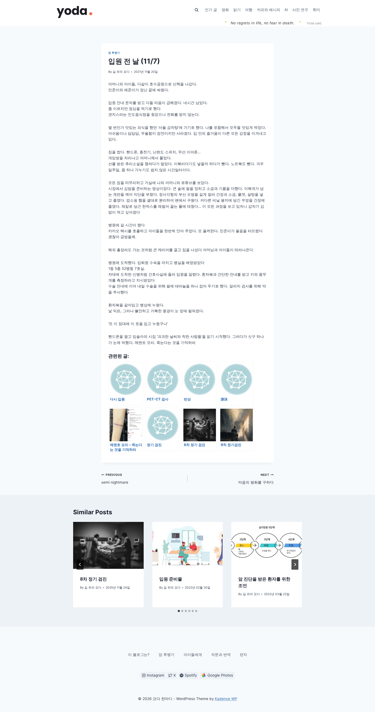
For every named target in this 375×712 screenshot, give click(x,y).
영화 (225, 10)
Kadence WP (226, 699)
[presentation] (108, 545)
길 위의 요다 (121, 71)
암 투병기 (114, 52)
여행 (248, 10)
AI (286, 10)
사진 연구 (300, 10)
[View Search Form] (197, 10)
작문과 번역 (221, 654)
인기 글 (211, 10)
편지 (243, 654)
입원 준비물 (170, 579)
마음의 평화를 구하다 (256, 479)
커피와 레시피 (268, 10)
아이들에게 (193, 654)
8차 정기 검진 (93, 579)
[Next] (294, 564)
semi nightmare (114, 479)
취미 (316, 10)
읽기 (237, 10)
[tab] (179, 611)
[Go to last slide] (80, 564)
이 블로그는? (139, 654)
